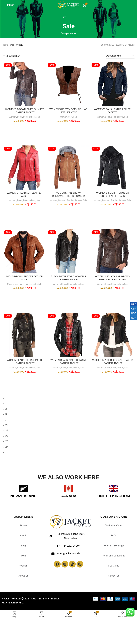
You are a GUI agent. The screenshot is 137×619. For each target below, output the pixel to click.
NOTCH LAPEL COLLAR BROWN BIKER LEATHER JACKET (112, 282)
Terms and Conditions (113, 559)
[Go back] (64, 20)
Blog (23, 549)
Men (9, 288)
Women (12, 120)
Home (5, 49)
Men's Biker (18, 288)
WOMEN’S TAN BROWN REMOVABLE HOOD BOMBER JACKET (68, 198)
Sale (12, 49)
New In (23, 539)
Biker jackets (29, 120)
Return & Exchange (114, 549)
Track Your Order (113, 529)
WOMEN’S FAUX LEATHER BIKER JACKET (112, 115)
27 (6, 450)
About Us (23, 580)
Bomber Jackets (74, 204)
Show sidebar (13, 60)
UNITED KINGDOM (113, 499)
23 (6, 429)
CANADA (68, 499)
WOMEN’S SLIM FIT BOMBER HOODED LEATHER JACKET (112, 198)
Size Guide (113, 570)
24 (6, 434)
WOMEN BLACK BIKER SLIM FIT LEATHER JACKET (24, 365)
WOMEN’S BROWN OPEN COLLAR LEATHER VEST (68, 115)
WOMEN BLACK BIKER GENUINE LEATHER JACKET (68, 365)
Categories (67, 37)
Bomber (62, 204)
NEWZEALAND (23, 499)
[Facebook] (57, 567)
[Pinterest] (80, 567)
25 (6, 440)
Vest (70, 120)
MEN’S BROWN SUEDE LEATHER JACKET (24, 282)
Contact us (113, 580)
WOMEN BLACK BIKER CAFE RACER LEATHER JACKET (112, 365)
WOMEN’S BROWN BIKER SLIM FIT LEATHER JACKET (24, 115)
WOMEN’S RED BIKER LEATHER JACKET (24, 198)
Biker (19, 120)
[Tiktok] (72, 567)
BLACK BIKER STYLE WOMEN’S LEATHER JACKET (68, 282)
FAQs (113, 539)
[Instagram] (64, 567)
